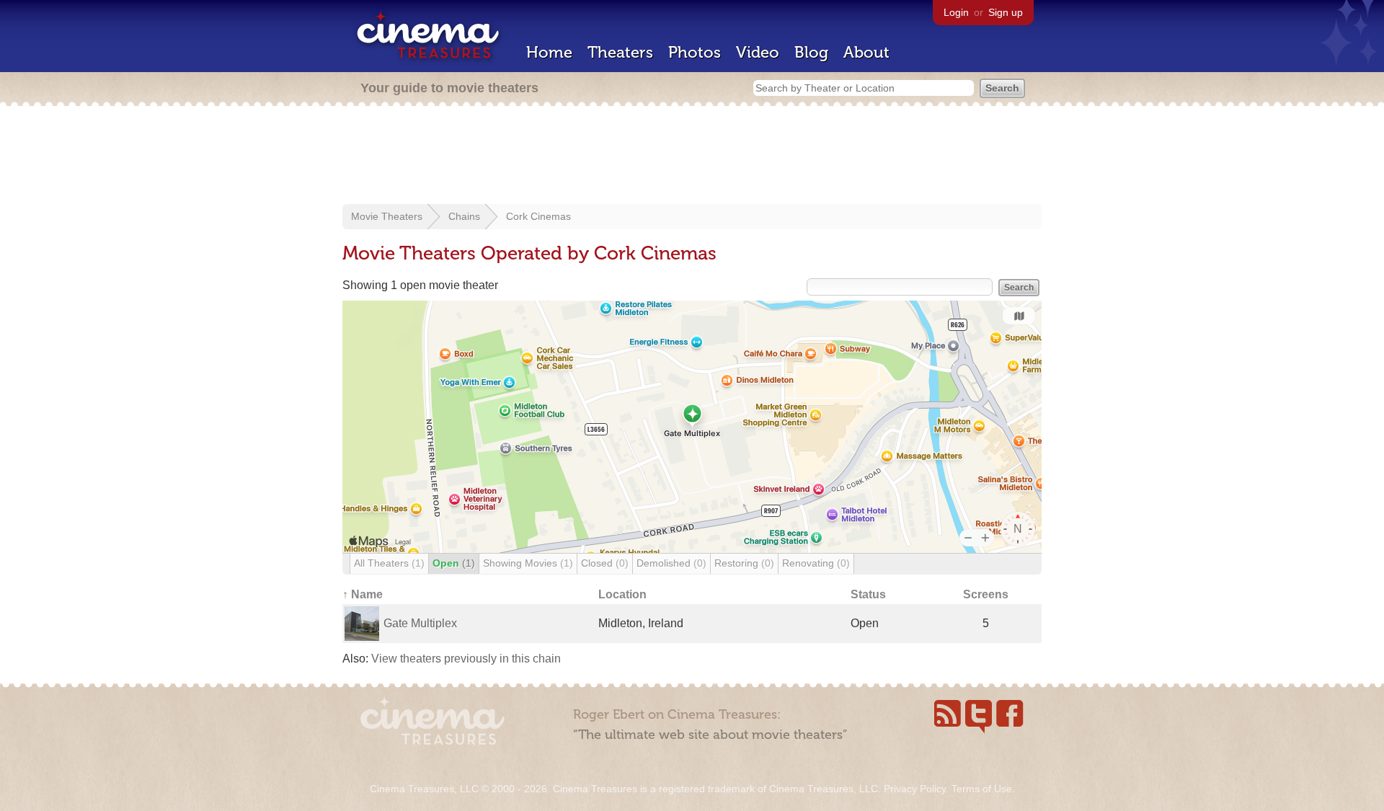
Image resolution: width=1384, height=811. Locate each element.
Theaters (620, 52)
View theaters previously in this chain (466, 658)
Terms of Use (982, 788)
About (866, 52)
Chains (464, 216)
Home (549, 52)
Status (868, 594)
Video (757, 52)
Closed (605, 563)
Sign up (1005, 12)
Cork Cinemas (538, 216)
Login (956, 12)
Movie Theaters (386, 216)
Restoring (744, 563)
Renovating (816, 563)
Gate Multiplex (420, 623)
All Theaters (389, 563)
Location (622, 594)
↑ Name (362, 594)
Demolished (671, 563)
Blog (811, 52)
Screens (985, 594)
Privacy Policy (915, 788)
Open (453, 563)
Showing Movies (528, 563)
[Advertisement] (692, 156)
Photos (694, 52)
